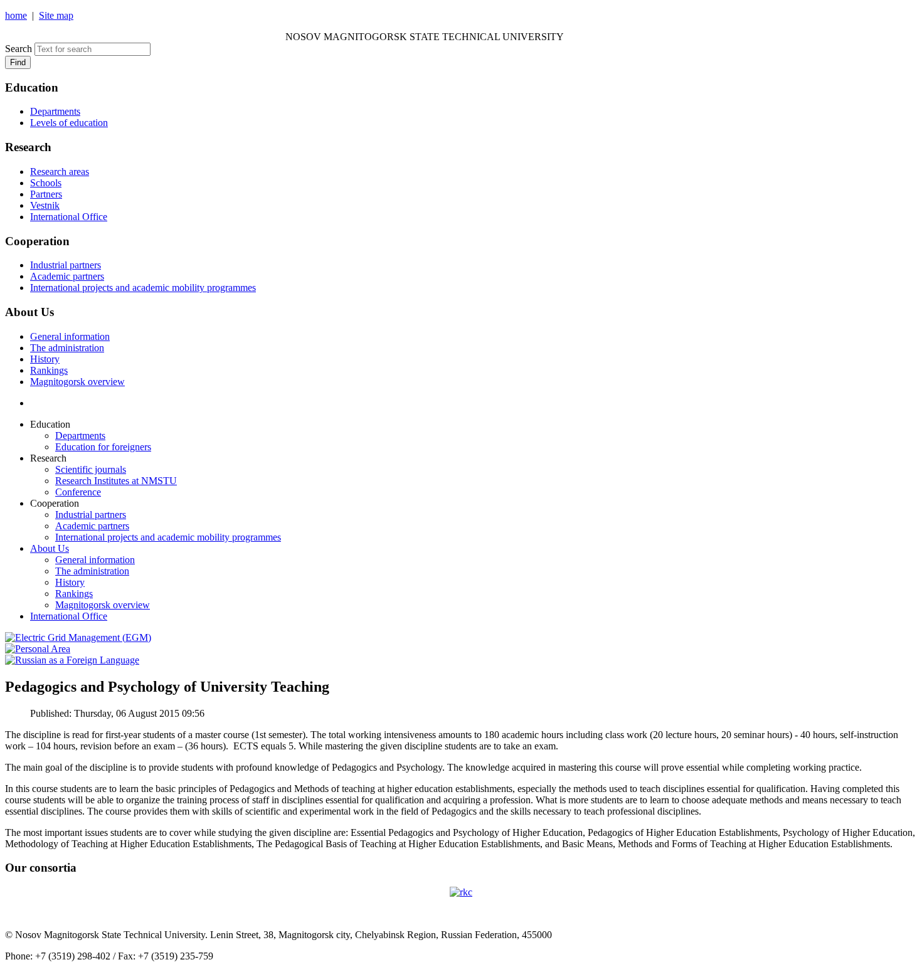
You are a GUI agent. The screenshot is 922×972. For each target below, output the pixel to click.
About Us (49, 548)
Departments (55, 111)
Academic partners (67, 276)
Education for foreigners (103, 446)
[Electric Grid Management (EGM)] (78, 637)
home (16, 15)
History (45, 359)
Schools (45, 182)
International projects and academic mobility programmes (143, 287)
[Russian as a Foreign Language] (72, 660)
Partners (46, 194)
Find (18, 62)
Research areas (59, 171)
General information (70, 336)
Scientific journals (90, 469)
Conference (78, 492)
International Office (68, 216)
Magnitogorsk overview (77, 381)
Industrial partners (65, 265)
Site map (56, 15)
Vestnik (45, 205)
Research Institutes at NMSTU (116, 480)
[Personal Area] (37, 648)
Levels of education (69, 122)
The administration (67, 347)
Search (18, 48)
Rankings (49, 370)
